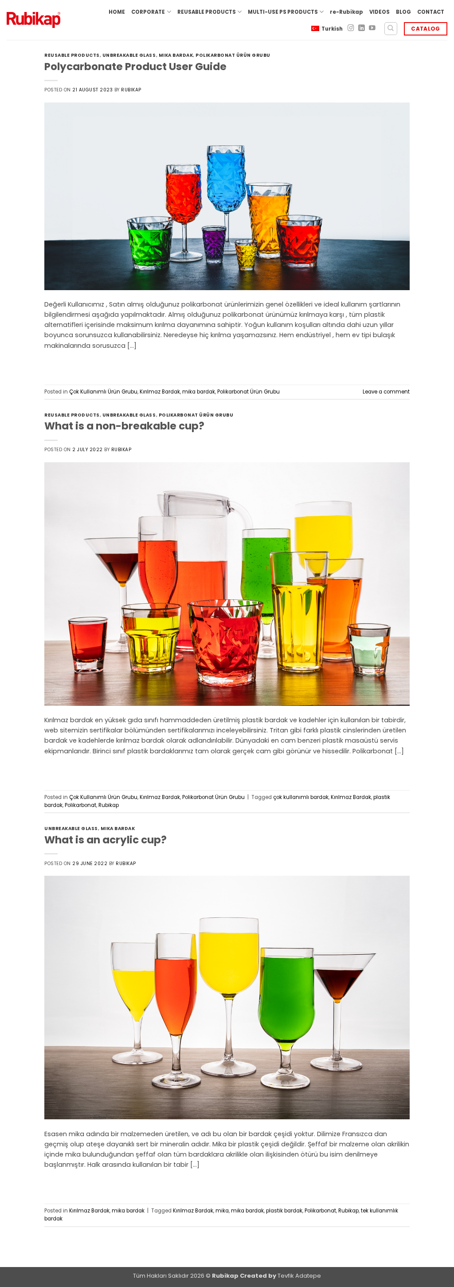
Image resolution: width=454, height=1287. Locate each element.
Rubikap (108, 805)
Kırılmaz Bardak (160, 391)
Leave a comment (386, 391)
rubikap (131, 90)
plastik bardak (284, 1210)
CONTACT (430, 12)
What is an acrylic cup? (105, 840)
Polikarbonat (80, 805)
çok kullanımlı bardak (301, 797)
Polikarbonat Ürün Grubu (233, 55)
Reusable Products (72, 55)
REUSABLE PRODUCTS (206, 12)
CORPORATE (148, 12)
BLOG (403, 12)
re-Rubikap (346, 12)
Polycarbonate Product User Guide (135, 66)
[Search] (390, 28)
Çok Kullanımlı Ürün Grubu (103, 391)
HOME (117, 12)
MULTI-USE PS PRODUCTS (283, 12)
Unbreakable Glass (129, 55)
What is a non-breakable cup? (124, 426)
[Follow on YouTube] (372, 28)
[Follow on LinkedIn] (361, 28)
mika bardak (176, 55)
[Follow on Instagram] (351, 28)
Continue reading (80, 364)
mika (222, 1210)
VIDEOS (379, 12)
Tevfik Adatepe (299, 1275)
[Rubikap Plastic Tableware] (33, 20)
